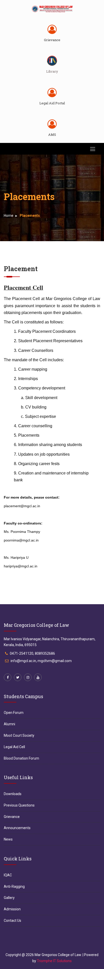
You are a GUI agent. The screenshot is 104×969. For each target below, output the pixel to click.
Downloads (12, 794)
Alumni (9, 724)
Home (8, 215)
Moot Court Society (19, 735)
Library (52, 71)
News (8, 839)
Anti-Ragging (14, 886)
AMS (52, 134)
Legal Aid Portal (52, 103)
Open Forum (13, 713)
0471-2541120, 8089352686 (32, 653)
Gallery (9, 898)
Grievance (52, 40)
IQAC (8, 875)
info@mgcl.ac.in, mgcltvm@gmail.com (41, 661)
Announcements (17, 828)
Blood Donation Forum (21, 758)
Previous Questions (19, 805)
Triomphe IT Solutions (54, 961)
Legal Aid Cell (14, 747)
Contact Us (12, 920)
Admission (12, 909)
